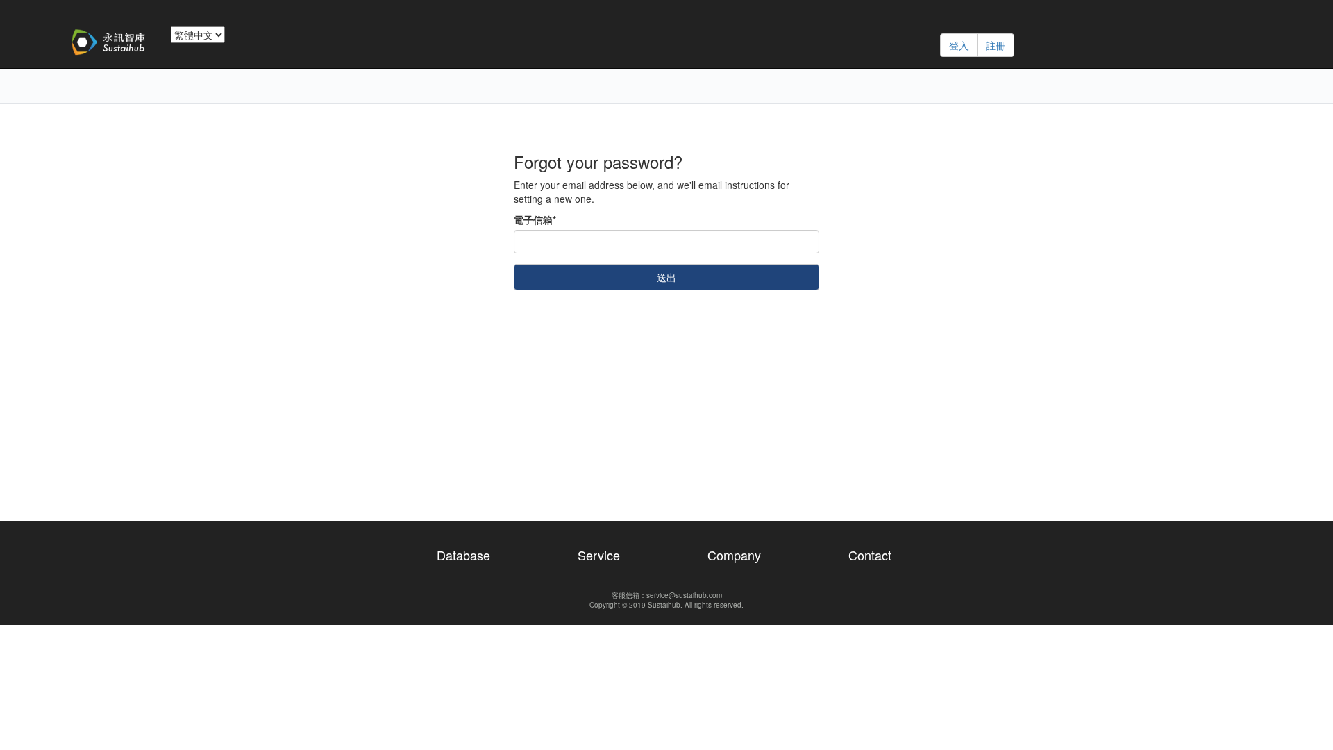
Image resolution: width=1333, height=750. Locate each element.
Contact (869, 555)
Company (734, 555)
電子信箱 (535, 219)
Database (463, 555)
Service (599, 555)
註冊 (995, 45)
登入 (959, 45)
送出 (666, 277)
